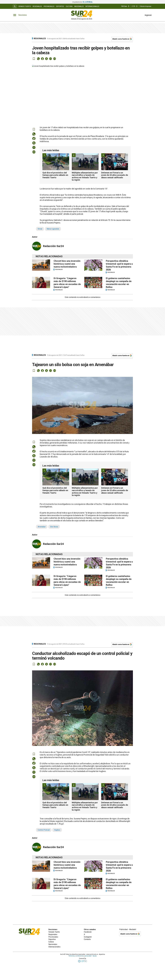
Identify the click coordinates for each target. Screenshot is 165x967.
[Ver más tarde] (34, 58)
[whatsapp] (38, 58)
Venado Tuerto (24, 6)
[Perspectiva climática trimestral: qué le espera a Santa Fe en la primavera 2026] (93, 265)
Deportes (60, 6)
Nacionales (79, 6)
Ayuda (95, 956)
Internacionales (92, 6)
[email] (50, 58)
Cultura (69, 6)
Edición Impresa (145, 6)
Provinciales (49, 6)
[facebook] (42, 58)
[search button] (15, 6)
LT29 (133, 6)
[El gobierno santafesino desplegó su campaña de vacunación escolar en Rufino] (93, 282)
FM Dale (124, 6)
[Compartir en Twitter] (46, 58)
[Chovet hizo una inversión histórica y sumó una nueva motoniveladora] (41, 265)
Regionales (37, 6)
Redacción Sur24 (53, 246)
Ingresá (148, 15)
